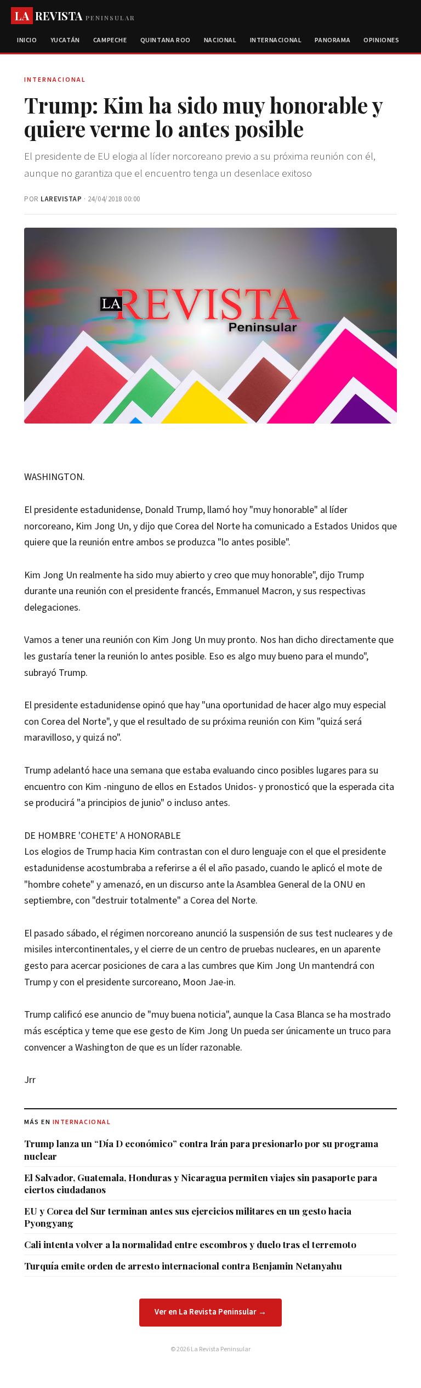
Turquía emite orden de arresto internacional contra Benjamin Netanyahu (183, 1266)
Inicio (27, 40)
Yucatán (65, 40)
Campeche (110, 40)
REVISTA (75, 15)
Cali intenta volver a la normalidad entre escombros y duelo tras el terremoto (190, 1244)
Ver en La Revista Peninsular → (210, 1312)
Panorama (332, 40)
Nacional (220, 40)
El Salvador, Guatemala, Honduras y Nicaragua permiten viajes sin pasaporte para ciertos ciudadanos (200, 1183)
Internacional (276, 40)
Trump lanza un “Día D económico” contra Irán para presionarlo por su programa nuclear (201, 1149)
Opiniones (381, 40)
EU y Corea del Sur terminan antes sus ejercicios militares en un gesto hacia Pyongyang (187, 1217)
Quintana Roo (165, 40)
